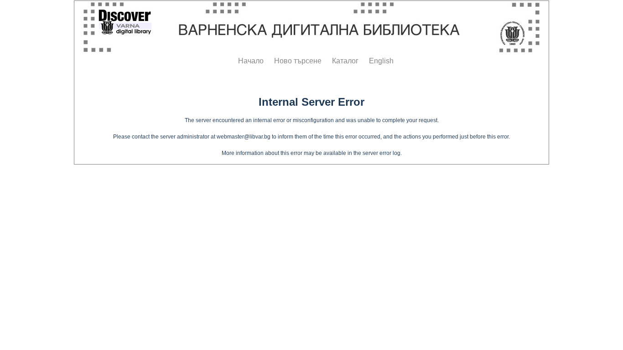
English (381, 61)
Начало (251, 61)
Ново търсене (298, 61)
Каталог (345, 61)
